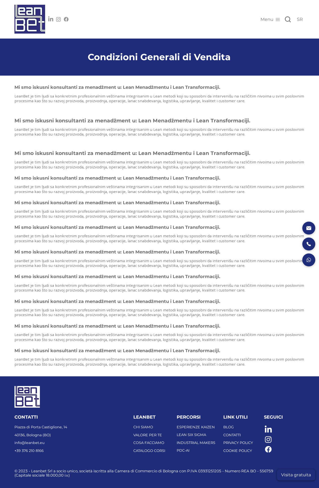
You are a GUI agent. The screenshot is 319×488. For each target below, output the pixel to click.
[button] (296, 475)
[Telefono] (308, 244)
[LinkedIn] (51, 19)
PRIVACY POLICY (238, 442)
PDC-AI (183, 450)
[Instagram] (58, 19)
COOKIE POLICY (237, 450)
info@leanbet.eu (29, 442)
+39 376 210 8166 (29, 450)
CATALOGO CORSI (149, 450)
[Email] (308, 228)
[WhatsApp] (308, 259)
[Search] (287, 19)
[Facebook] (66, 19)
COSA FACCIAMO (148, 442)
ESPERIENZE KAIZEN (196, 427)
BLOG (228, 427)
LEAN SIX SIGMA (191, 435)
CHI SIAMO (143, 427)
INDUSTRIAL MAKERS (196, 442)
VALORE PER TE (147, 435)
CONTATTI (232, 435)
